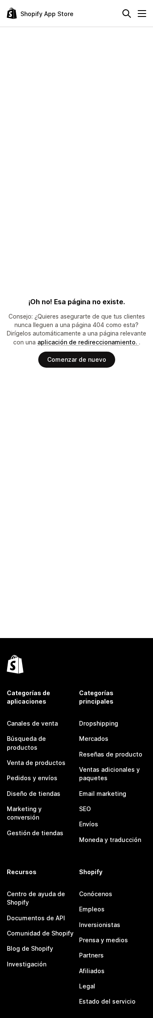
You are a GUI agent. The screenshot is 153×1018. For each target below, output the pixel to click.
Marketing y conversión (24, 813)
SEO (85, 808)
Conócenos (95, 893)
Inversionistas (99, 924)
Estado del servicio (107, 1001)
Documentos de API (36, 918)
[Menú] (142, 13)
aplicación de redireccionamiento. (88, 342)
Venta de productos (36, 762)
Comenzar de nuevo (76, 359)
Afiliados (92, 970)
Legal (87, 986)
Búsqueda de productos (26, 743)
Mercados (93, 738)
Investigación (26, 964)
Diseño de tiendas (33, 793)
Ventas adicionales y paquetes (109, 773)
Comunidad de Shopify (40, 933)
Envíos (88, 824)
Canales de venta (32, 723)
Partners (91, 955)
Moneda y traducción (110, 839)
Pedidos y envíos (32, 777)
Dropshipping (98, 723)
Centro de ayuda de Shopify (36, 898)
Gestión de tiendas (35, 832)
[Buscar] (126, 13)
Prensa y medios (103, 940)
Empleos (92, 909)
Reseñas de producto (110, 754)
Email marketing (102, 793)
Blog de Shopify (30, 948)
